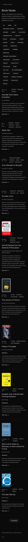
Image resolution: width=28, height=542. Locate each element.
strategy (5, 76)
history (5, 46)
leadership (6, 49)
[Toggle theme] (3, 536)
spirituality (6, 73)
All (4, 25)
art (15, 25)
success (5, 80)
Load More (14, 520)
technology (14, 80)
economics (13, 39)
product (5, 63)
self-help (6, 70)
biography (20, 28)
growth (5, 42)
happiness (20, 42)
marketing (6, 52)
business (5, 32)
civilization (21, 32)
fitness (21, 39)
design (5, 39)
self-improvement (17, 70)
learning (15, 49)
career (13, 32)
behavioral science (8, 28)
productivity (15, 63)
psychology (6, 66)
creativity (18, 35)
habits (12, 42)
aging (9, 25)
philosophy (16, 59)
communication (7, 35)
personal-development (9, 56)
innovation (14, 46)
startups (15, 73)
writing (5, 83)
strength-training (16, 76)
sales (14, 66)
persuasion (6, 59)
